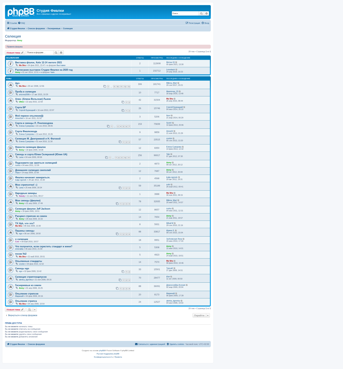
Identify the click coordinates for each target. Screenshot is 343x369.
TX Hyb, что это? (24, 223)
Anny (19, 40)
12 (125, 86)
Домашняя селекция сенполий (33, 170)
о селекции (21, 239)
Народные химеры (26, 193)
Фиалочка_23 (172, 91)
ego (20, 233)
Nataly (22, 196)
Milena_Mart (171, 83)
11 (121, 86)
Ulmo (21, 102)
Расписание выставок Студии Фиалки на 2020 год (44, 69)
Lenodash (170, 69)
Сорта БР (20, 107)
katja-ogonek (20, 180)
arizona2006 (24, 94)
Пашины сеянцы (24, 230)
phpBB (102, 350)
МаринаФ (19, 296)
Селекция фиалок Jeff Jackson (32, 208)
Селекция (13, 36)
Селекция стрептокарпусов (31, 276)
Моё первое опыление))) (29, 115)
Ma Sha (22, 65)
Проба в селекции (25, 91)
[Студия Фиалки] (21, 11)
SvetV (169, 123)
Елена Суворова (26, 126)
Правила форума (15, 47)
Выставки (61, 65)
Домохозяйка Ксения (175, 285)
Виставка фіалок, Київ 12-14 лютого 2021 (38, 62)
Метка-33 (170, 62)
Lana (21, 157)
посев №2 (20, 253)
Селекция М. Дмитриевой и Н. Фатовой (38, 138)
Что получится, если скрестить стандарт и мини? (43, 246)
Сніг (17, 241)
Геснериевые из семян (28, 285)
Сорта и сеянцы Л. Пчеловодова (34, 123)
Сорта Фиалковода (26, 131)
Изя (168, 276)
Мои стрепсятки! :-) (26, 184)
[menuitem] (21, 23)
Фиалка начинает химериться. (32, 177)
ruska (17, 165)
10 (117, 86)
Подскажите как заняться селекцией (36, 162)
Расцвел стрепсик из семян (31, 216)
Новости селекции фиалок (30, 147)
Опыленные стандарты (28, 261)
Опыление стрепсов (26, 293)
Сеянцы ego (22, 268)
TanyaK (169, 268)
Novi (168, 115)
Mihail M (169, 223)
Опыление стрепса (26, 301)
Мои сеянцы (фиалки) (27, 200)
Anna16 (169, 131)
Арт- (17, 83)
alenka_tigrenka (26, 280)
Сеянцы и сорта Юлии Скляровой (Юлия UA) (41, 154)
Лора (17, 172)
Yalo (168, 154)
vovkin (169, 138)
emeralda (19, 249)
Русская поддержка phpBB (108, 354)
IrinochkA (19, 118)
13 (129, 86)
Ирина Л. (170, 230)
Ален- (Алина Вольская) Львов (33, 99)
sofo (168, 184)
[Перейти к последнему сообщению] (176, 62)
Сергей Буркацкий (27, 110)
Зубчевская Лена (174, 239)
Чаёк (52, 72)
